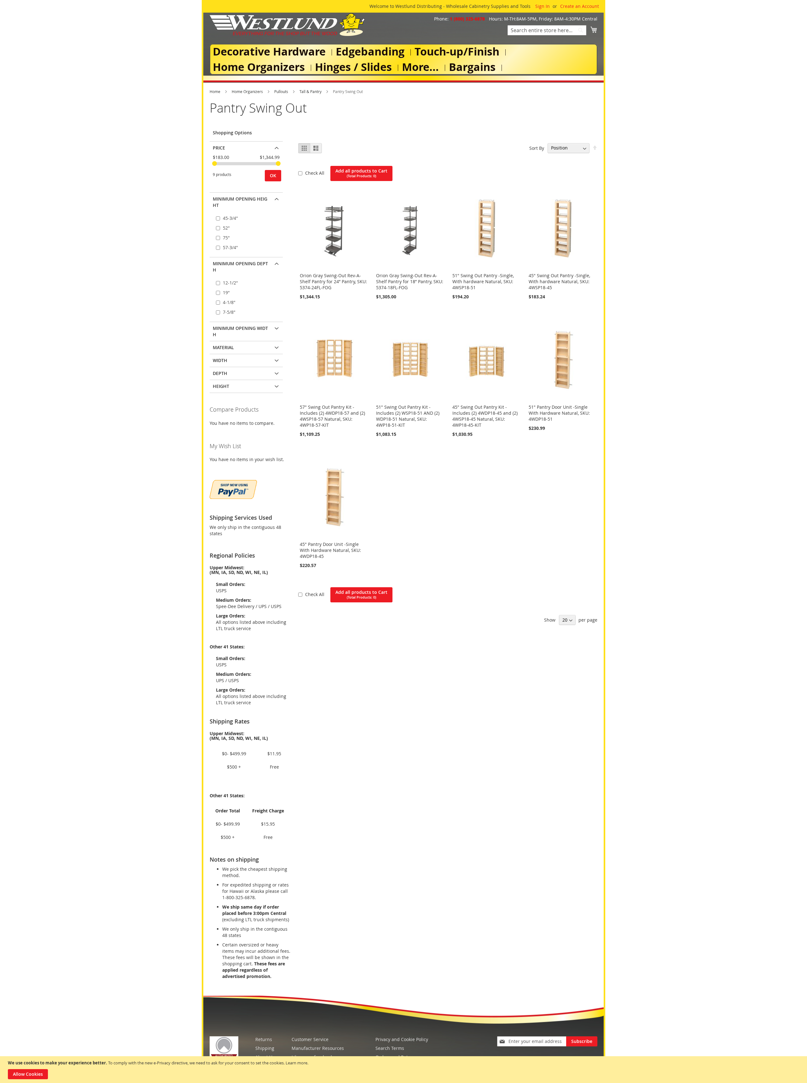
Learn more (296, 1063)
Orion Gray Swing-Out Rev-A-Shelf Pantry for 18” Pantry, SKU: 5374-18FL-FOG (409, 281)
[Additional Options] (233, 488)
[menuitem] (270, 51)
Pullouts (281, 91)
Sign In (542, 6)
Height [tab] (221, 386)
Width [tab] (220, 360)
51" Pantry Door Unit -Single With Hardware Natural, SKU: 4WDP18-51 (559, 413)
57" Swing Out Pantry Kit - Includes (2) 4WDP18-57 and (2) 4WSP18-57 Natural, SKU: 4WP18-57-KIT (332, 416)
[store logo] (287, 24)
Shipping (264, 1048)
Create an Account (579, 6)
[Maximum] (278, 163)
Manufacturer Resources (318, 1048)
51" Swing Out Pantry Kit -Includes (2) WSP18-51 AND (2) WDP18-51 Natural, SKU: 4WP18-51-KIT (407, 416)
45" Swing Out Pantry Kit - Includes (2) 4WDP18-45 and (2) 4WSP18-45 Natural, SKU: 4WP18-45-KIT (485, 416)
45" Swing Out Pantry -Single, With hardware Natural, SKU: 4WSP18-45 (559, 281)
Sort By (536, 148)
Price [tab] (219, 148)
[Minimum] (214, 163)
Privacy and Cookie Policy (401, 1039)
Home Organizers (248, 91)
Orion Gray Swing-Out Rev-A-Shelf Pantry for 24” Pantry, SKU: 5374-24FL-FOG (333, 281)
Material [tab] (223, 347)
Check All (315, 173)
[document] (404, 1069)
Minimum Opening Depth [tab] (240, 267)
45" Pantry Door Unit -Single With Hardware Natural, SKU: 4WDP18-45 (330, 550)
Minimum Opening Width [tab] (240, 331)
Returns (263, 1039)
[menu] (403, 59)
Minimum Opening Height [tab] (240, 202)
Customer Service (310, 1039)
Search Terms (389, 1048)
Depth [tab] (220, 373)
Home (215, 91)
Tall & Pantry (310, 91)
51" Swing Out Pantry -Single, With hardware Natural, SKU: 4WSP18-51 (483, 281)
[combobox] (547, 30)
